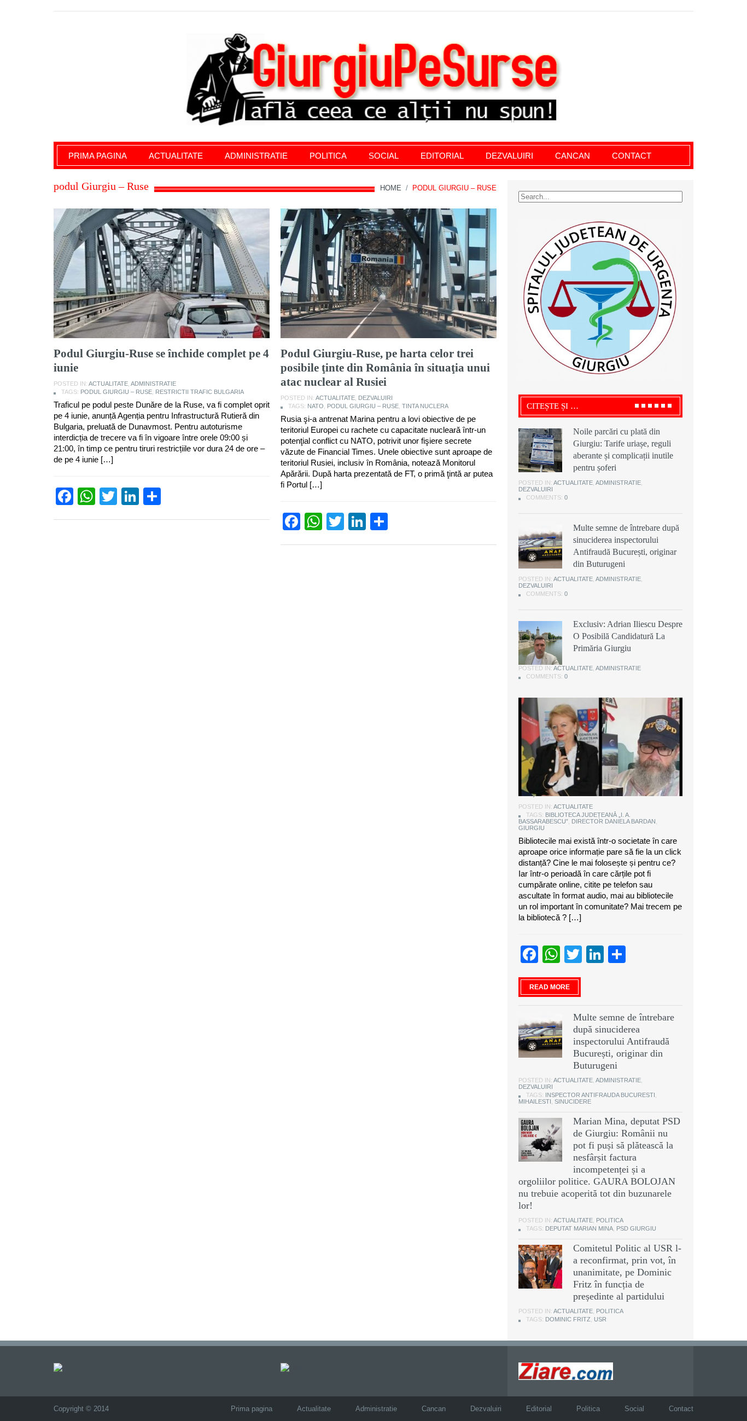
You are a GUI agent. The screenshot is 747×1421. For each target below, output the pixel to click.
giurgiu (531, 828)
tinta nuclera (425, 406)
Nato (315, 406)
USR (600, 1319)
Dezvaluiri (509, 155)
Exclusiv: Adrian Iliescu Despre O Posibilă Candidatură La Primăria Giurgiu (627, 636)
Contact (631, 155)
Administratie (256, 155)
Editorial (442, 155)
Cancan (572, 155)
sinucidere (573, 1101)
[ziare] (293, 1366)
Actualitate (176, 155)
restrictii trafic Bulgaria (199, 391)
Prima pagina (97, 155)
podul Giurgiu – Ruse (116, 391)
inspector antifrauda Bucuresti (600, 1095)
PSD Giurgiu (636, 1228)
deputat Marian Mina (579, 1228)
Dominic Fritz (568, 1319)
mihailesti (534, 1101)
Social (384, 155)
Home (390, 188)
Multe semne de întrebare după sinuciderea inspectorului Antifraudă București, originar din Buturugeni (623, 1041)
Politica (328, 155)
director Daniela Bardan (613, 821)
